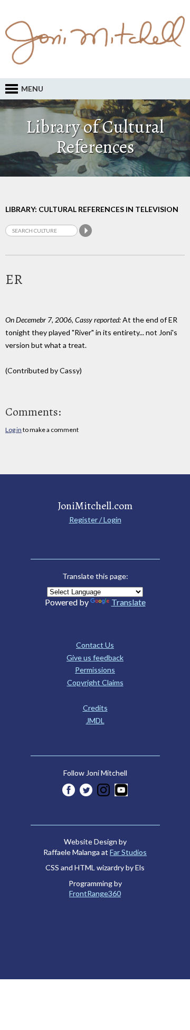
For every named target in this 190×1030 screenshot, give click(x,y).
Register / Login (95, 519)
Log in (13, 430)
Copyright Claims (95, 682)
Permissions (95, 669)
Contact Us (95, 644)
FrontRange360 (95, 893)
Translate (128, 602)
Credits (95, 707)
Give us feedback (95, 657)
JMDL (95, 720)
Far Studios (128, 852)
